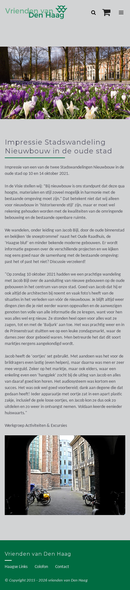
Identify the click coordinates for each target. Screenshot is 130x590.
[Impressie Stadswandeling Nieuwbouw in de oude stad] (65, 478)
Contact (62, 566)
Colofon (41, 566)
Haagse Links (16, 566)
